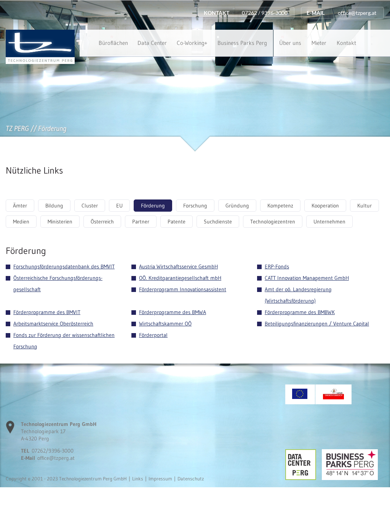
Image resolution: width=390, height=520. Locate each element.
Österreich (102, 221)
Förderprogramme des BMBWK (300, 312)
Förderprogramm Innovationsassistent (182, 289)
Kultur (364, 205)
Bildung (54, 205)
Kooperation (325, 205)
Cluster (90, 205)
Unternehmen (329, 221)
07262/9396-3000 (53, 450)
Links (137, 478)
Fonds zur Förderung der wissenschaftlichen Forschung (64, 341)
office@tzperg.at (56, 458)
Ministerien (60, 221)
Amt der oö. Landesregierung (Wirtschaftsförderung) (298, 295)
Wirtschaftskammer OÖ (165, 323)
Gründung (237, 205)
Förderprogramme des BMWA (172, 312)
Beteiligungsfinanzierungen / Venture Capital (317, 323)
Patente (176, 221)
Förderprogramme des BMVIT (46, 312)
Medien (21, 221)
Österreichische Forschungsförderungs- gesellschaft (57, 283)
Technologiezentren (272, 221)
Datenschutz (190, 478)
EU (119, 205)
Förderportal (153, 335)
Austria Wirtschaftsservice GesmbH (178, 266)
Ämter (20, 205)
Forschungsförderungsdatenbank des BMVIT (64, 266)
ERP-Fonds (277, 266)
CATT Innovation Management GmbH (307, 277)
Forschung (195, 205)
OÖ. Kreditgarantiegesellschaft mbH (180, 277)
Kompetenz (280, 205)
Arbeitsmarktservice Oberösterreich (53, 323)
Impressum (160, 478)
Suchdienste (218, 221)
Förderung (153, 205)
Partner (140, 221)
